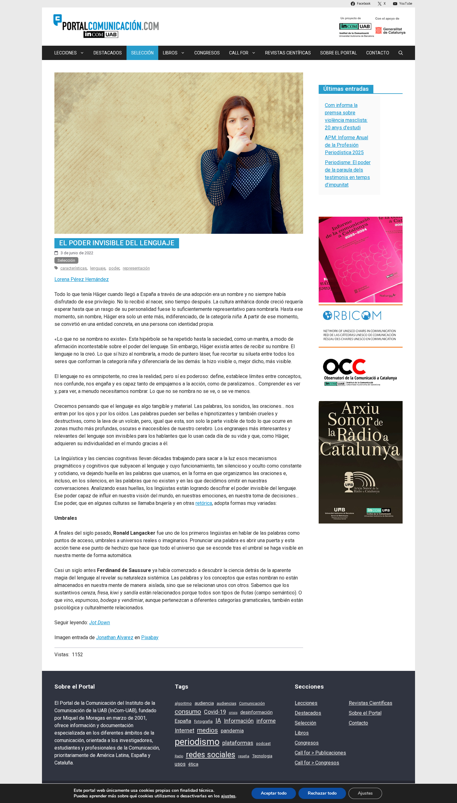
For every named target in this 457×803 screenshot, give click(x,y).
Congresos (207, 52)
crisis (233, 712)
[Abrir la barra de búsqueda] (401, 53)
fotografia (203, 721)
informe (266, 721)
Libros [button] (170, 52)
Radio (179, 756)
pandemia (232, 731)
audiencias (226, 703)
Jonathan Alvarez (114, 637)
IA (218, 720)
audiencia (204, 703)
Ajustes (365, 793)
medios (207, 730)
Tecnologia (262, 756)
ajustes (228, 796)
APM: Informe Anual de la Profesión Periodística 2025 (346, 145)
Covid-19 (215, 711)
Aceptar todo (274, 793)
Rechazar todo (322, 793)
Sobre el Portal (338, 52)
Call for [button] (238, 52)
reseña (243, 756)
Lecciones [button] (65, 52)
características (73, 268)
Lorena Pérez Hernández (81, 279)
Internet (184, 730)
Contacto (377, 52)
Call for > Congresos (317, 763)
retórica (204, 503)
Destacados (108, 52)
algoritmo (183, 703)
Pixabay (150, 637)
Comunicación (252, 703)
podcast (263, 743)
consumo (188, 711)
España (183, 721)
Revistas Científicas (288, 52)
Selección (142, 52)
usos (180, 764)
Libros (302, 733)
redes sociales (210, 754)
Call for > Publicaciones (320, 753)
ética (193, 764)
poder (114, 268)
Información (239, 721)
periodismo (197, 741)
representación (136, 268)
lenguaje (97, 268)
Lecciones (306, 703)
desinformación (256, 712)
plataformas (237, 743)
